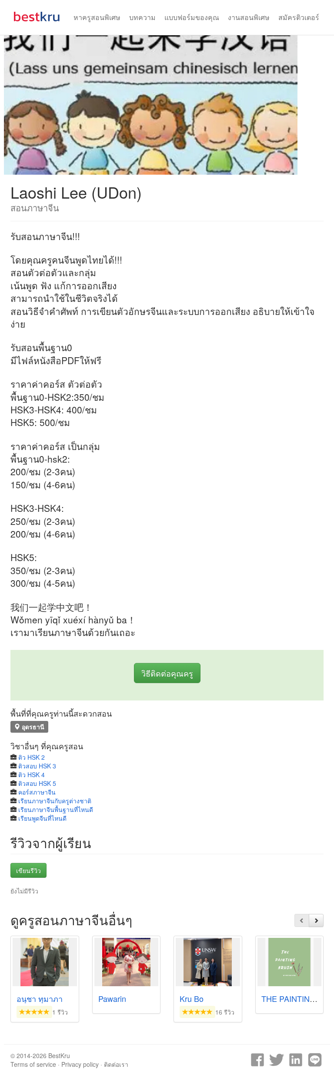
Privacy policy (80, 1064)
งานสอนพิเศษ (249, 17)
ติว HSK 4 (31, 774)
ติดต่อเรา (116, 1064)
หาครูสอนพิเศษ (96, 17)
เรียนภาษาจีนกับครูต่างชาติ (54, 800)
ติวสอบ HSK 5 (37, 783)
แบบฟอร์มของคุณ (191, 17)
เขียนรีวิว (28, 870)
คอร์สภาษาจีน (37, 792)
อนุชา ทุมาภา (40, 998)
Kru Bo (192, 998)
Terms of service (33, 1064)
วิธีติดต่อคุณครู (167, 673)
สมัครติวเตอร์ (298, 17)
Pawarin (112, 998)
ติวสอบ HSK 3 (37, 765)
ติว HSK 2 (31, 757)
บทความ (142, 17)
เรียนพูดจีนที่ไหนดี (42, 818)
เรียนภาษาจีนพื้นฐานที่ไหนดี (55, 809)
